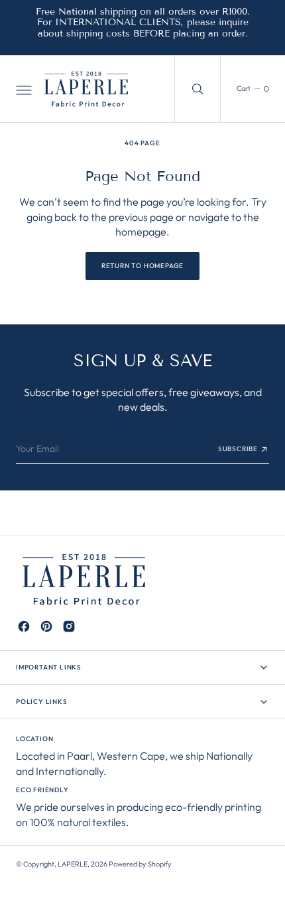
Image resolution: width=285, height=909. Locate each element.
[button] (22, 89)
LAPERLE (72, 864)
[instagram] (69, 626)
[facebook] (24, 626)
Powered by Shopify (140, 864)
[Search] (197, 89)
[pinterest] (46, 626)
